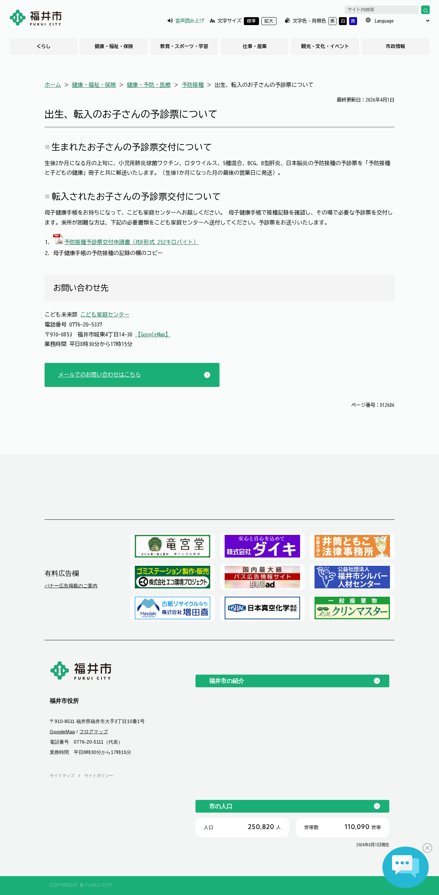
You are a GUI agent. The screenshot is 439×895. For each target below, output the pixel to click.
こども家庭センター (105, 314)
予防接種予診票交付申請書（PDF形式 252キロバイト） (131, 242)
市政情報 (395, 46)
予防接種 (193, 85)
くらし (43, 46)
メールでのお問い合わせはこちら (99, 374)
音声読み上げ (189, 20)
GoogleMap (62, 731)
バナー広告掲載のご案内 (71, 585)
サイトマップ (62, 775)
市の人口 (221, 806)
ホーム (53, 85)
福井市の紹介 (226, 680)
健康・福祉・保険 (114, 46)
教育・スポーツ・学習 (184, 46)
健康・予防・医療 (149, 85)
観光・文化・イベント (325, 46)
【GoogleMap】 (153, 334)
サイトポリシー (98, 775)
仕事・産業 (255, 46)
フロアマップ (93, 731)
